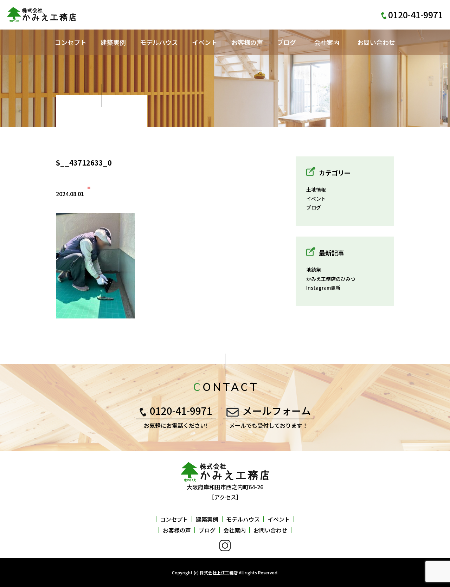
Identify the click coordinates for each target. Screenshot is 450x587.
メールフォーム (276, 411)
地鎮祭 (313, 269)
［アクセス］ (225, 497)
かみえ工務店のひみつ (330, 278)
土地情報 (316, 189)
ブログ (286, 42)
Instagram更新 (323, 287)
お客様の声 (247, 42)
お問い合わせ (376, 42)
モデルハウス (159, 42)
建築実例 (113, 42)
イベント (204, 42)
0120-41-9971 (181, 411)
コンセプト (70, 42)
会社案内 (326, 42)
